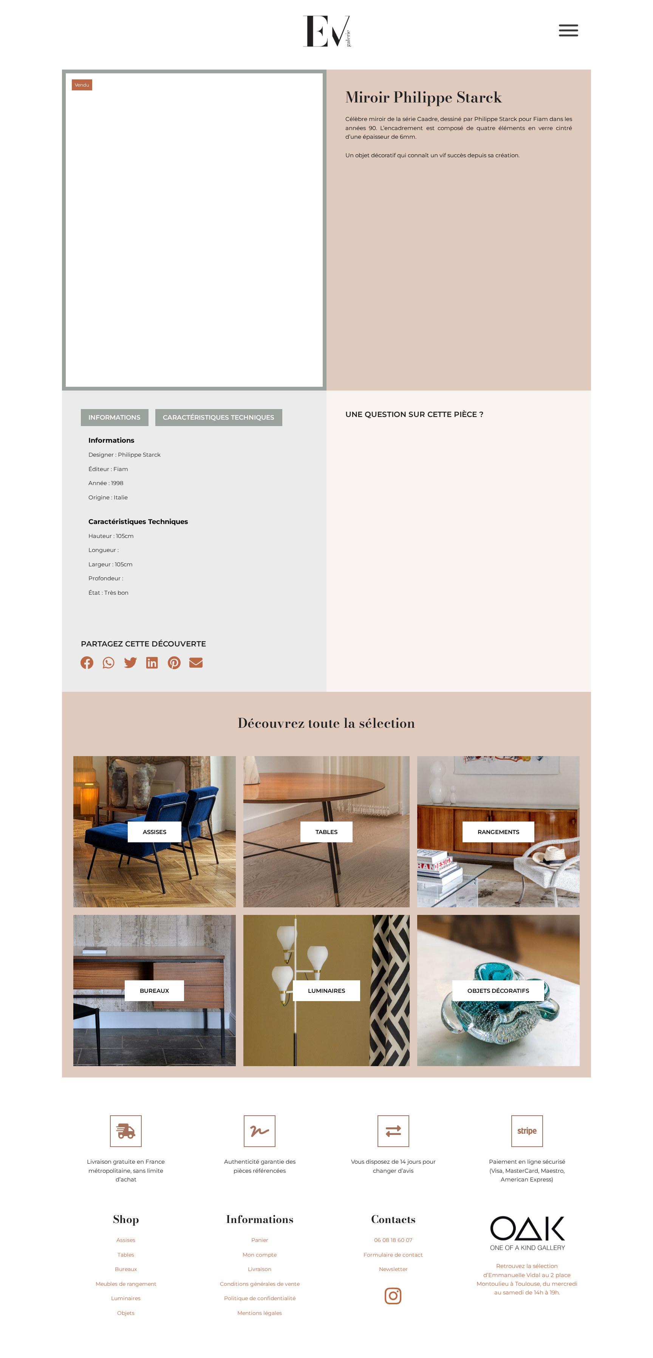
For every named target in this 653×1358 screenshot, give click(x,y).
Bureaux (126, 1269)
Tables (126, 1254)
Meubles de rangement (126, 1283)
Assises (125, 1240)
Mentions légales (259, 1313)
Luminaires (126, 1298)
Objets (126, 1313)
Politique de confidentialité (260, 1298)
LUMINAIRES (326, 990)
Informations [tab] (114, 417)
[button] (87, 662)
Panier (259, 1240)
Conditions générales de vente (260, 1283)
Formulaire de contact (393, 1254)
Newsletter (393, 1269)
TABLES (326, 832)
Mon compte (260, 1254)
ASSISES (154, 832)
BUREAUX (154, 990)
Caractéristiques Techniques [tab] (218, 417)
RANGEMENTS (498, 832)
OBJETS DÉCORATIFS (498, 990)
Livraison (259, 1269)
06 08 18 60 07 (393, 1240)
